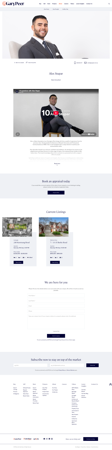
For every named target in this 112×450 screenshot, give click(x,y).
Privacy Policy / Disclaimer (85, 446)
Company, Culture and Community (74, 404)
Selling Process (26, 387)
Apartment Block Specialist (74, 422)
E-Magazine (16, 393)
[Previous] (4, 227)
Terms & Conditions (94, 446)
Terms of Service (70, 370)
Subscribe (92, 365)
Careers (66, 3)
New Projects (75, 414)
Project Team (46, 391)
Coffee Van (65, 9)
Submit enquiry (56, 335)
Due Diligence (77, 446)
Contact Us (89, 3)
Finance (15, 391)
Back (20, 62)
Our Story (46, 9)
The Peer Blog (84, 393)
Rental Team (36, 403)
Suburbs (74, 416)
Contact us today (90, 439)
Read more (57, 163)
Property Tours (75, 408)
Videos (72, 3)
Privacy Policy (62, 370)
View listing (18, 262)
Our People (56, 9)
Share (32, 62)
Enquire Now (56, 192)
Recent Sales (26, 395)
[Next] (29, 227)
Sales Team (26, 393)
